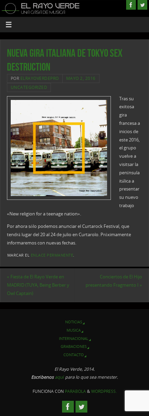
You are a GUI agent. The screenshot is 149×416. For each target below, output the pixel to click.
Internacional (73, 338)
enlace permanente (52, 255)
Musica (74, 330)
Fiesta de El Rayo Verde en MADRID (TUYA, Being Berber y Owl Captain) (38, 285)
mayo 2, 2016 (81, 78)
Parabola (75, 391)
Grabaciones (74, 346)
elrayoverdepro (39, 78)
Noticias (73, 321)
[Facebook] (131, 5)
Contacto (73, 354)
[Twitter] (142, 5)
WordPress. (104, 391)
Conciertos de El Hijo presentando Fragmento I (114, 281)
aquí (59, 377)
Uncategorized (29, 87)
